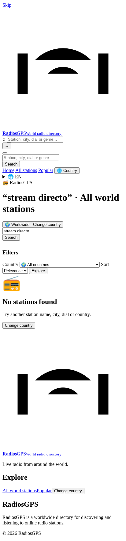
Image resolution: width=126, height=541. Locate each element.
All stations (26, 170)
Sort (105, 264)
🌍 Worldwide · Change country (33, 224)
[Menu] (4, 153)
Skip (6, 5)
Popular (45, 170)
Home (8, 170)
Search (11, 164)
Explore (38, 271)
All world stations (19, 490)
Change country (19, 325)
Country (10, 264)
